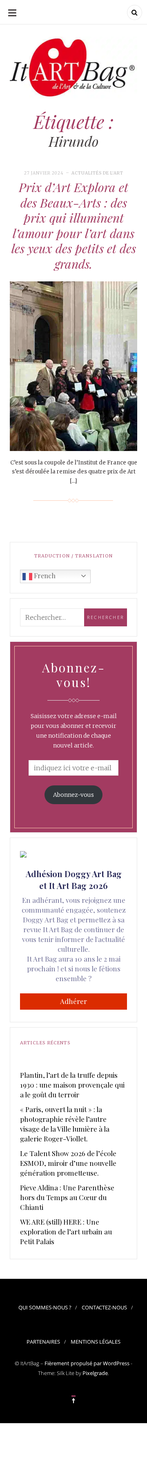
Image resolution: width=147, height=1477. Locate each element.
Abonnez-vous (73, 794)
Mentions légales (95, 1341)
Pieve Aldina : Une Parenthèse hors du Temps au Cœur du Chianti (67, 1197)
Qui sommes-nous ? (44, 1307)
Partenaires (43, 1341)
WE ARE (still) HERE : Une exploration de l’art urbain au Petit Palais (66, 1231)
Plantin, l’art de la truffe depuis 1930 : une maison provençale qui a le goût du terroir (72, 1084)
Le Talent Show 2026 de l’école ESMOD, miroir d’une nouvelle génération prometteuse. (68, 1163)
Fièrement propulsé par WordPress (87, 1363)
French (44, 575)
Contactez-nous (104, 1307)
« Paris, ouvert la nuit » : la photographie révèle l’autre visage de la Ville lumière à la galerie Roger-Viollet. (64, 1124)
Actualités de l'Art (97, 173)
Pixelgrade (95, 1373)
